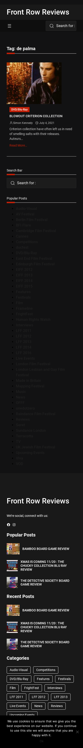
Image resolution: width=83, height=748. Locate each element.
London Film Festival (33, 364)
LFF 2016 (23, 353)
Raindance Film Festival (35, 414)
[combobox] (61, 26)
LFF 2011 (23, 330)
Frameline (24, 308)
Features (23, 292)
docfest (22, 247)
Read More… (18, 145)
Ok (42, 741)
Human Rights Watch (33, 319)
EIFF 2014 (24, 281)
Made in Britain (28, 380)
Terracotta (24, 436)
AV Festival (25, 214)
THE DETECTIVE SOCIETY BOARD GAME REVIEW (45, 582)
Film (19, 303)
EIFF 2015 (24, 286)
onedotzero (25, 408)
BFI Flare (23, 225)
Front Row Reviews (38, 12)
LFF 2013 (23, 342)
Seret (20, 425)
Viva (19, 458)
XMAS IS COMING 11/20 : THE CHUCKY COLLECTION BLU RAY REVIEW (44, 565)
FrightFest (24, 314)
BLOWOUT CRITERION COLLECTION (35, 116)
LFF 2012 (23, 336)
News (20, 397)
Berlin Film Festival (31, 220)
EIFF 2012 (24, 269)
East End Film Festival (34, 258)
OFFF (20, 403)
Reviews (23, 419)
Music (21, 391)
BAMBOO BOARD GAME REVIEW (45, 549)
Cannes (22, 236)
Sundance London (31, 430)
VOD (19, 464)
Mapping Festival (30, 386)
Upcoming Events (30, 453)
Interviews (24, 325)
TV (18, 441)
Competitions (27, 242)
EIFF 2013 (24, 275)
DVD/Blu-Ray (19, 109)
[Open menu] (9, 26)
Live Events (25, 358)
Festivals (23, 297)
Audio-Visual (26, 208)
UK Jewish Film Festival (35, 447)
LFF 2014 (23, 347)
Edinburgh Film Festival (35, 264)
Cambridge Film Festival (36, 231)
